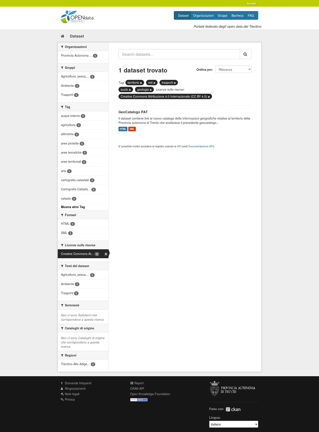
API (179, 146)
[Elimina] (141, 82)
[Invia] (246, 54)
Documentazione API (200, 146)
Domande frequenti (77, 383)
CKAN (233, 409)
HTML (123, 129)
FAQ (251, 15)
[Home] (62, 36)
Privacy (69, 399)
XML (132, 129)
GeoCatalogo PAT (133, 111)
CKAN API (137, 388)
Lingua (214, 417)
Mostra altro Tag (73, 207)
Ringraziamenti (75, 388)
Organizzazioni (203, 15)
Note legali (71, 394)
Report (138, 383)
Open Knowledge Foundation (150, 394)
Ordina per (204, 69)
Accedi (251, 3)
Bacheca (237, 15)
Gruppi (222, 15)
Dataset (183, 15)
